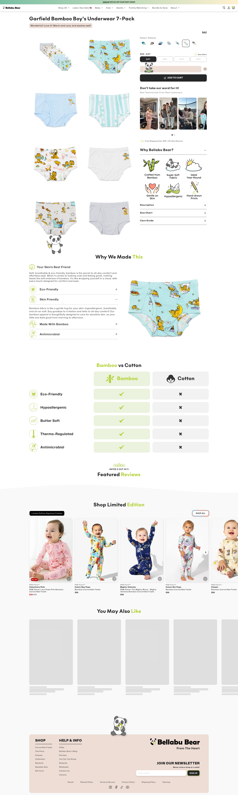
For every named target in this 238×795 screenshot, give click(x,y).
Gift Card (39, 771)
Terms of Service (107, 782)
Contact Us (64, 771)
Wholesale (64, 767)
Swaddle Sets (41, 767)
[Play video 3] (187, 113)
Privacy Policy (128, 782)
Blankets (39, 763)
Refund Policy (86, 782)
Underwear (40, 759)
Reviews (63, 755)
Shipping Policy (149, 782)
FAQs (61, 747)
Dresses (39, 755)
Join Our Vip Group (67, 759)
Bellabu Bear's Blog (68, 751)
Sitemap (166, 782)
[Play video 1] (149, 113)
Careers (63, 775)
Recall (71, 782)
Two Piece (39, 751)
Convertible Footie (43, 747)
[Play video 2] (168, 113)
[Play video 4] (207, 113)
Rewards (63, 763)
